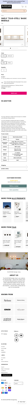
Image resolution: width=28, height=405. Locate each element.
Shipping (3, 165)
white (3, 55)
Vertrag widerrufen (7, 375)
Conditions (3, 370)
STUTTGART (3, 348)
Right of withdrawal (5, 368)
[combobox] (14, 10)
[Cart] (22, 6)
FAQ (2, 359)
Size (2, 60)
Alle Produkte (18, 198)
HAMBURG (3, 352)
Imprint (2, 367)
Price (2, 74)
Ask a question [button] (13, 190)
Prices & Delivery (4, 361)
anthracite (10, 55)
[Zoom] (22, 44)
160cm (9, 62)
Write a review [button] (14, 186)
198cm (3, 62)
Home (2, 15)
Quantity (3, 67)
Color (2, 53)
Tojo (2, 23)
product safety (5, 168)
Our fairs (3, 346)
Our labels (3, 357)
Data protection (4, 372)
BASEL (2, 350)
